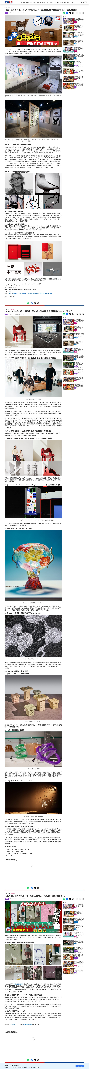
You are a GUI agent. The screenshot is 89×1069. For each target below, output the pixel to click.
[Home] (9, 2)
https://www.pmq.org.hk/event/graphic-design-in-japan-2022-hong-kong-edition (30, 293)
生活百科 (76, 65)
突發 (75, 43)
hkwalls (13, 1024)
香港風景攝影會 (18, 984)
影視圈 (76, 29)
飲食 (75, 387)
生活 (9, 7)
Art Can (12, 7)
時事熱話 (76, 36)
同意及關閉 (79, 1066)
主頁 (6, 7)
